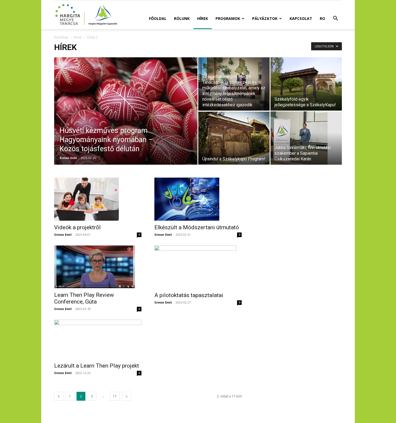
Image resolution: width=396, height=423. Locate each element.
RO (322, 18)
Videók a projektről (77, 227)
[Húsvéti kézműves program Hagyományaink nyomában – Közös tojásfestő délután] (125, 119)
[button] (335, 19)
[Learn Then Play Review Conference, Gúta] (97, 266)
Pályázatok (264, 18)
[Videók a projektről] (97, 199)
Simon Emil (68, 158)
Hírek (202, 18)
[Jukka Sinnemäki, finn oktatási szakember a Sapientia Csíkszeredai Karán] (306, 138)
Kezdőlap (61, 37)
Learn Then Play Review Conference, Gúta (84, 298)
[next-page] (126, 396)
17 (115, 396)
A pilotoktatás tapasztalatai (188, 295)
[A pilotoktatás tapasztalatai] (198, 266)
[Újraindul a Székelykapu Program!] (234, 137)
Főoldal (157, 18)
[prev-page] (58, 396)
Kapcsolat (301, 18)
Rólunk (182, 18)
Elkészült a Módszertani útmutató (196, 227)
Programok (228, 18)
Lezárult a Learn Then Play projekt (96, 365)
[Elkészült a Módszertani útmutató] (198, 199)
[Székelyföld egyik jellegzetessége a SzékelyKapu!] (306, 84)
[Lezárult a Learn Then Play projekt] (97, 339)
